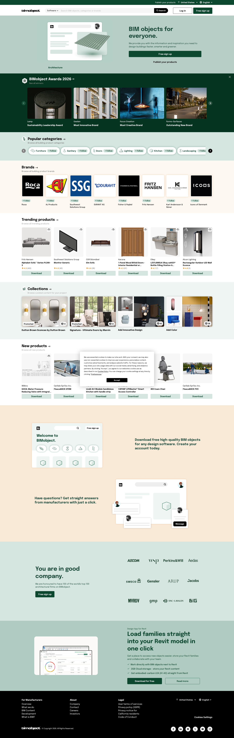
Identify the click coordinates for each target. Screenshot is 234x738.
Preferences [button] (96, 374)
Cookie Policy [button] (103, 371)
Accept (117, 380)
